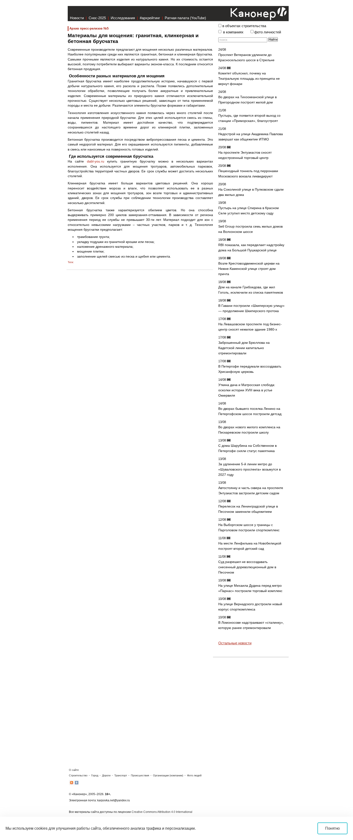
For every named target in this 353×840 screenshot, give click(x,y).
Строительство (78, 775)
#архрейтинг (150, 18)
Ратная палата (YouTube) (185, 18)
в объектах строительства (244, 26)
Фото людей (194, 775)
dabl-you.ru (95, 161)
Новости (77, 18)
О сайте (74, 769)
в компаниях (233, 32)
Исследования (123, 18)
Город (94, 775)
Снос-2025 (97, 18)
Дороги (106, 775)
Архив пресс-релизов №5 (89, 28)
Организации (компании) (168, 775)
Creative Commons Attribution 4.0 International (162, 812)
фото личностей (267, 32)
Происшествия (140, 775)
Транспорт (120, 775)
